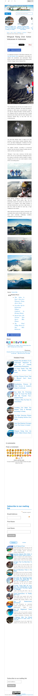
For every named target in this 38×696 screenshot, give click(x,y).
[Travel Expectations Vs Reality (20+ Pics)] (9, 596)
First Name (11, 521)
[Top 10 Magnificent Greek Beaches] (9, 612)
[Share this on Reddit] (23, 342)
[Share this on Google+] (12, 342)
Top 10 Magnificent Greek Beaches (23, 610)
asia (11, 32)
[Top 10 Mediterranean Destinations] (9, 604)
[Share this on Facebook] (7, 342)
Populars (13, 542)
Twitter (9, 1)
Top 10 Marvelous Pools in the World (23, 570)
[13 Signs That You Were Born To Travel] (9, 565)
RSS (15, 1)
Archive (24, 542)
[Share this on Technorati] (26, 342)
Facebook (6, 1)
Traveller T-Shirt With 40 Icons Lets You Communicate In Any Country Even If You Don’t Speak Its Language (23, 587)
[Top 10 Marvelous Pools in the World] (9, 573)
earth (15, 32)
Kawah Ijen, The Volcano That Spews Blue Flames (19, 318)
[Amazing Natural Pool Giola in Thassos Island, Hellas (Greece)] (9, 557)
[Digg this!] (16, 342)
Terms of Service (19, 695)
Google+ (12, 1)
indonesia (19, 32)
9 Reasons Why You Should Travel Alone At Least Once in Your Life (26, 28)
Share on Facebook (15, 50)
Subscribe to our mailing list (17, 678)
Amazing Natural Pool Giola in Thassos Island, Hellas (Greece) (23, 554)
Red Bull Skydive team (12, 56)
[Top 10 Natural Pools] (9, 549)
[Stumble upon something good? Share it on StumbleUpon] (14, 342)
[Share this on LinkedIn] (21, 342)
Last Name (11, 528)
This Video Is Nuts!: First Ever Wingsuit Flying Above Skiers (19, 300)
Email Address (18, 514)
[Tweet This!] (9, 342)
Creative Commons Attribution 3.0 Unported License (25, 694)
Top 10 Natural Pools (19, 546)
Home (8, 32)
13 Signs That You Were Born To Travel (23, 562)
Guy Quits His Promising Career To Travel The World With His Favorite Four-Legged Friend (23, 579)
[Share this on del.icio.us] (19, 342)
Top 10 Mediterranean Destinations (23, 602)
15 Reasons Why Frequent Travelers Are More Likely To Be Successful (12, 28)
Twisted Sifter (15, 292)
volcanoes (24, 32)
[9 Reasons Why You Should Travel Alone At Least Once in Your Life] (9, 620)
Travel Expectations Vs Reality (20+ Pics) (23, 594)
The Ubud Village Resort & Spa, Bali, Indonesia (19, 326)
